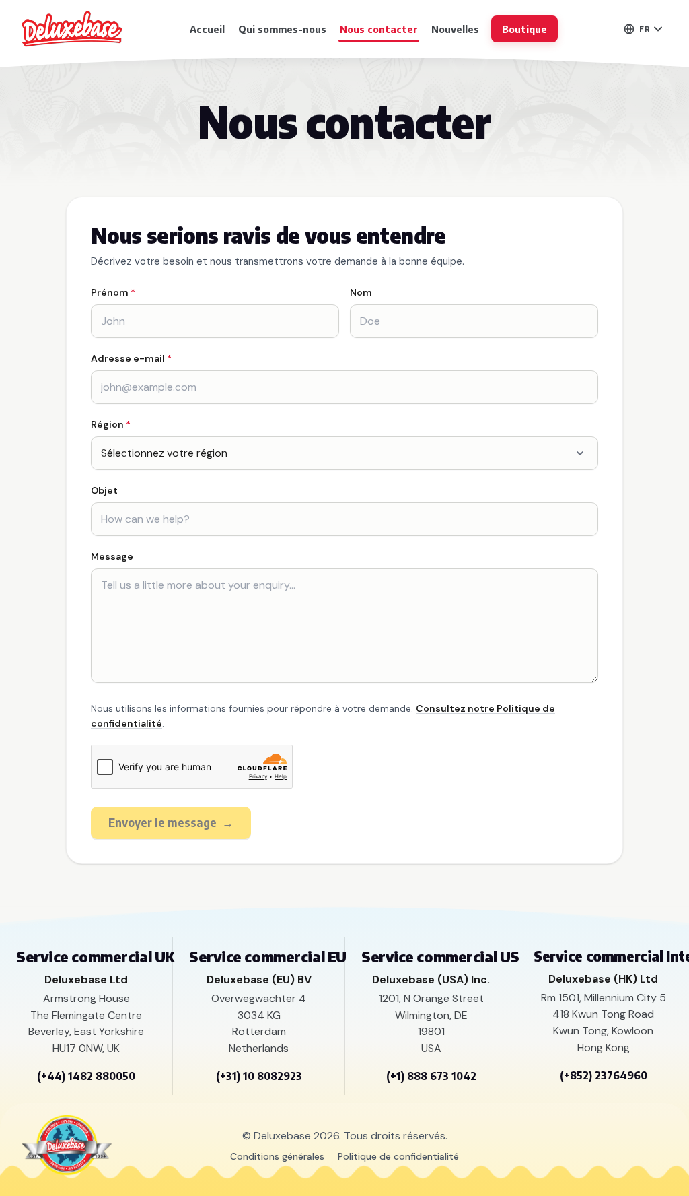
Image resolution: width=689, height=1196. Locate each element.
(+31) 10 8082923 (259, 1076)
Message (112, 556)
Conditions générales (277, 1156)
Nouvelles (455, 29)
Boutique (524, 29)
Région (111, 424)
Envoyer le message (170, 822)
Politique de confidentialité (398, 1156)
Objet (104, 490)
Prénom (113, 292)
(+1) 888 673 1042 (431, 1076)
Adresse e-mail (131, 358)
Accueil (207, 29)
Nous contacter (379, 29)
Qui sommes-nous (282, 29)
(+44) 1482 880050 (86, 1076)
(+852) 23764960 (603, 1075)
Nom (361, 292)
